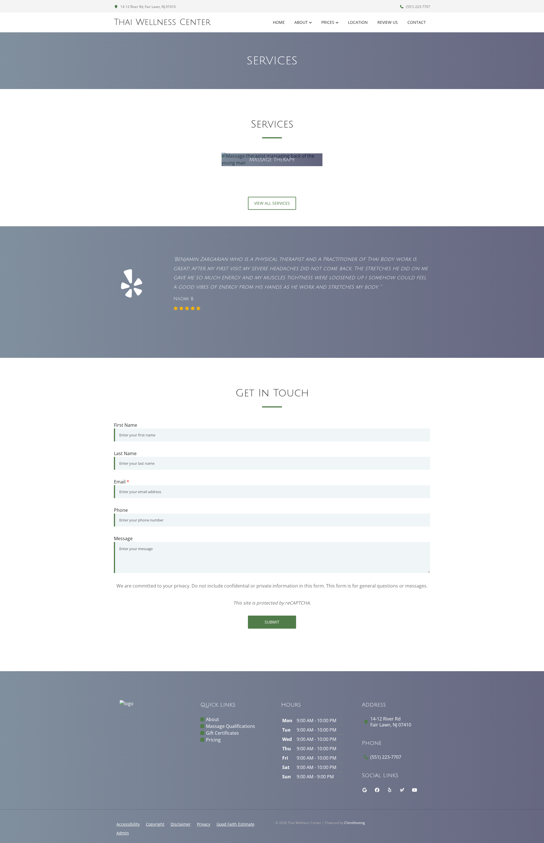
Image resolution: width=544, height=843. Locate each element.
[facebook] (377, 790)
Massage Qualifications (230, 726)
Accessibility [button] (128, 824)
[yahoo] (402, 790)
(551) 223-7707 (417, 6)
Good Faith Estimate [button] (235, 824)
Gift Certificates (222, 733)
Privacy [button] (203, 824)
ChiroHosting (354, 822)
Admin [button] (122, 833)
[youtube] (414, 790)
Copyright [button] (155, 824)
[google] (364, 790)
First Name (125, 425)
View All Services (272, 203)
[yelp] (389, 790)
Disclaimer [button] (181, 824)
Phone (121, 510)
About (301, 22)
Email (121, 482)
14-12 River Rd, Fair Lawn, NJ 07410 (148, 6)
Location (358, 22)
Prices (327, 22)
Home (279, 22)
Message (123, 538)
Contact (416, 22)
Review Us (387, 22)
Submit (272, 622)
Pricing (213, 740)
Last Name (125, 453)
